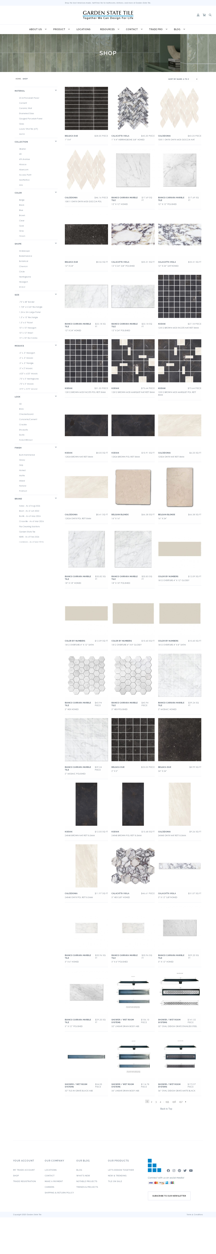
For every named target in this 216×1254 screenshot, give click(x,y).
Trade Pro (156, 29)
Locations (84, 29)
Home (18, 79)
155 (167, 1102)
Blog (177, 29)
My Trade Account (24, 1170)
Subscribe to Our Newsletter (169, 1196)
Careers (49, 1187)
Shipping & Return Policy (59, 1193)
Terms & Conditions (195, 1214)
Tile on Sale (115, 1181)
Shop (16, 1176)
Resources (107, 29)
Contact (132, 29)
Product (59, 29)
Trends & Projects (87, 1187)
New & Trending (117, 1176)
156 (174, 1102)
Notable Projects (86, 1181)
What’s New (83, 1176)
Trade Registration (24, 1181)
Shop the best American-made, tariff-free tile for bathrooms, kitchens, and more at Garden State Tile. (108, 3)
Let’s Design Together (121, 1170)
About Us (35, 29)
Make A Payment (54, 1181)
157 (180, 1102)
